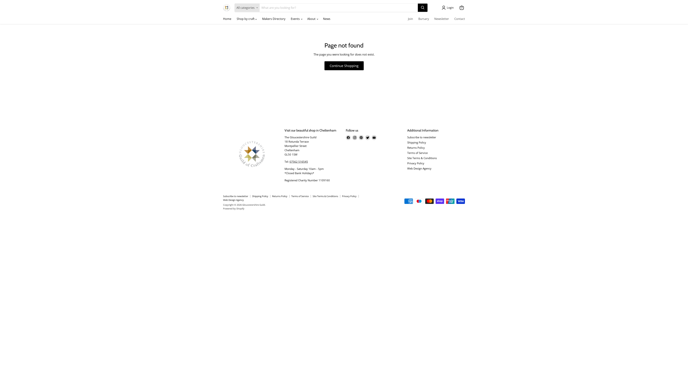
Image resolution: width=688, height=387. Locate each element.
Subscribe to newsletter (421, 137)
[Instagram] (354, 137)
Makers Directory (273, 19)
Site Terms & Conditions (422, 158)
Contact (459, 19)
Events (295, 19)
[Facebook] (348, 137)
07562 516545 (299, 161)
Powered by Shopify (233, 208)
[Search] (422, 8)
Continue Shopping (344, 66)
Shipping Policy (416, 142)
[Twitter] (367, 137)
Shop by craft (246, 19)
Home (227, 19)
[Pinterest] (361, 137)
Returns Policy (416, 147)
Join (410, 19)
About (311, 19)
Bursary (423, 19)
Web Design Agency (419, 168)
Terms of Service (417, 153)
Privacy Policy (415, 163)
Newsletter (441, 19)
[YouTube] (374, 137)
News (326, 19)
